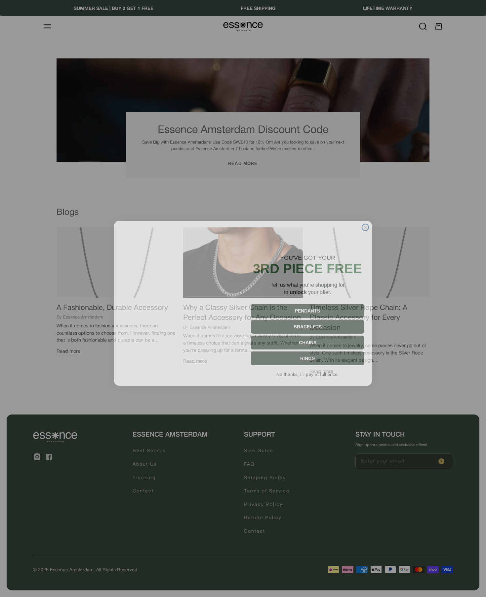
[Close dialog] (365, 222)
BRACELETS (308, 322)
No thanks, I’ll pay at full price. (307, 369)
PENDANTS (307, 306)
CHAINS (307, 338)
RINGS (307, 353)
